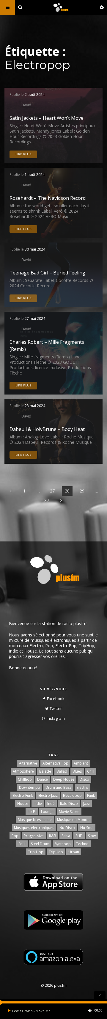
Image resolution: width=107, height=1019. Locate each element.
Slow (92, 835)
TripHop (56, 851)
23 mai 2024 (35, 405)
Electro (82, 787)
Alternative (28, 763)
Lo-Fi (32, 811)
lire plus (23, 154)
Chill (90, 771)
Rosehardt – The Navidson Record (48, 198)
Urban (73, 851)
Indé (51, 803)
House (22, 803)
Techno (82, 843)
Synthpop (63, 843)
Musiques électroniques (34, 827)
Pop (15, 835)
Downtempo (29, 787)
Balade (45, 771)
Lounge (47, 811)
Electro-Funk (22, 795)
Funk (91, 795)
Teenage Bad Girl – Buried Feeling (47, 272)
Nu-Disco (67, 827)
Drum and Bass (58, 787)
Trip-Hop (35, 851)
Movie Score (69, 811)
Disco (84, 779)
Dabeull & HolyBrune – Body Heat (47, 429)
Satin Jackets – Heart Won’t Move (47, 118)
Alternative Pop (55, 763)
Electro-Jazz (48, 795)
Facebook (55, 698)
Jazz (86, 803)
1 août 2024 (35, 174)
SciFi (79, 835)
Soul (22, 843)
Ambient (81, 763)
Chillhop (25, 779)
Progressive (34, 835)
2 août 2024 (35, 94)
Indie (38, 803)
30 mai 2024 (35, 249)
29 (82, 491)
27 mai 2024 (35, 318)
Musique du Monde (73, 819)
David (26, 104)
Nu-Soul (86, 827)
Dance (42, 779)
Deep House (63, 779)
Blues (77, 771)
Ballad (61, 771)
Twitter (56, 708)
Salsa (66, 835)
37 (46, 500)
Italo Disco (69, 803)
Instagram (56, 718)
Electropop (72, 795)
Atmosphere (23, 771)
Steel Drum (40, 843)
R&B (52, 835)
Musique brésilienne (35, 819)
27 (52, 491)
